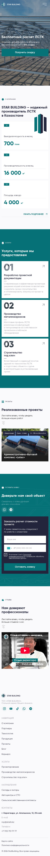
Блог (4, 749)
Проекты (6, 744)
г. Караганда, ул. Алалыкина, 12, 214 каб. (22, 813)
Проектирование (10, 767)
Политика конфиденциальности (15, 845)
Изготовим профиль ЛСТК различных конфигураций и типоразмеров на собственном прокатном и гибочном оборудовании (20, 327)
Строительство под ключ (14, 777)
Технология (7, 733)
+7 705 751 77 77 (9, 831)
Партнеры (7, 728)
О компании (8, 723)
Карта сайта (7, 841)
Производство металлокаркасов (18, 772)
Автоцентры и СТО (11, 795)
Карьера (6, 754)
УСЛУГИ (5, 762)
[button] (25, 52)
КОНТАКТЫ (7, 808)
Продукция (7, 739)
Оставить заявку (25, 567)
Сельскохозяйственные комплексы (19, 800)
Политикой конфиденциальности (20, 555)
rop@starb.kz (8, 822)
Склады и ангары (10, 790)
